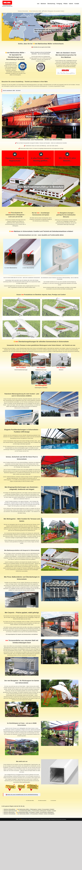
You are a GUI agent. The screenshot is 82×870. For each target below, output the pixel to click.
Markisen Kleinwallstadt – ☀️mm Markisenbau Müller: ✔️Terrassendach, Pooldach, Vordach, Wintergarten (29, 813)
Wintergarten (15, 225)
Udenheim (14, 68)
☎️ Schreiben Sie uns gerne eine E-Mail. (41, 47)
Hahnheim (13, 70)
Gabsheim (9, 68)
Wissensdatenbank (37, 819)
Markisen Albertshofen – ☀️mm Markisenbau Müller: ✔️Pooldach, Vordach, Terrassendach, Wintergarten (29, 812)
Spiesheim (15, 71)
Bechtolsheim (9, 71)
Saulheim (22, 71)
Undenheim (8, 70)
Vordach (38, 510)
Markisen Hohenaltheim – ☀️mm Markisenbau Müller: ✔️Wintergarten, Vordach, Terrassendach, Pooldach (29, 809)
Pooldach (8, 462)
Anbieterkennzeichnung (44, 819)
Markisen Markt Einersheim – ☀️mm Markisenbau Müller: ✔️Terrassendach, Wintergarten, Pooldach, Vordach (30, 810)
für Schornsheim (53, 800)
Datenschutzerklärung (62, 819)
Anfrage (49, 819)
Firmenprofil (53, 819)
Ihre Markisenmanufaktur (42, 800)
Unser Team (57, 819)
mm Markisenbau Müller (30, 800)
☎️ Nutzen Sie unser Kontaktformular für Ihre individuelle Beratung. (22, 794)
